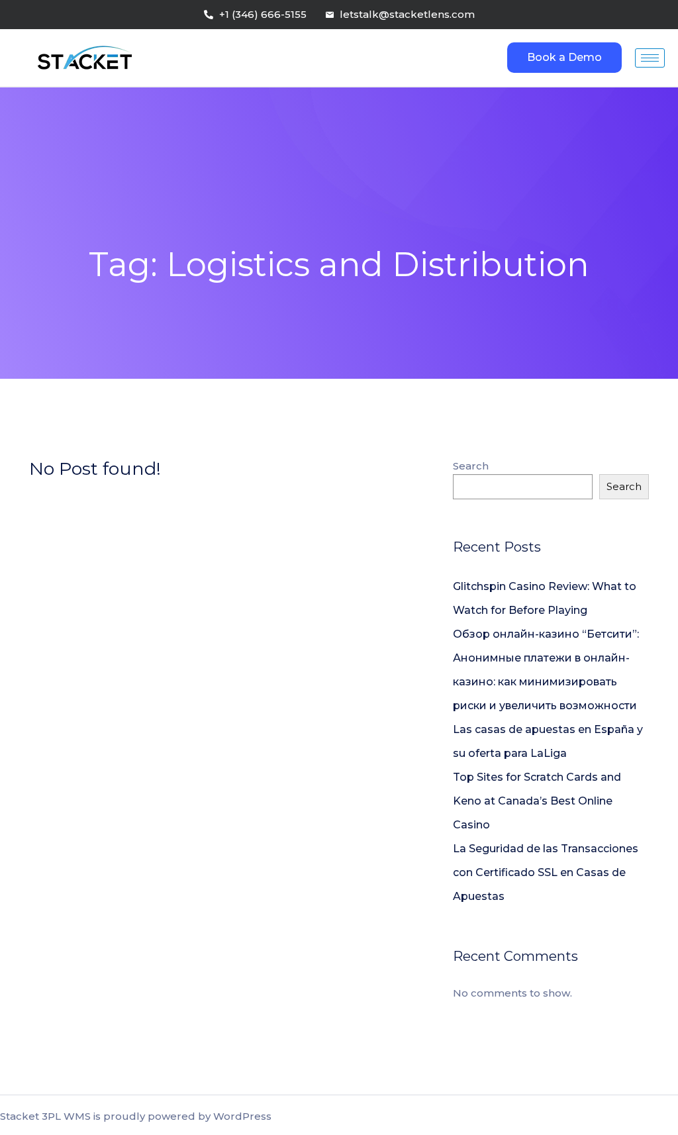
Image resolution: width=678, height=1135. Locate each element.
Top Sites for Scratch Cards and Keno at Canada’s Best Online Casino (537, 801)
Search (471, 466)
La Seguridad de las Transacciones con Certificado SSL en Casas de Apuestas (545, 872)
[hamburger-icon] (650, 58)
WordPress (242, 1116)
